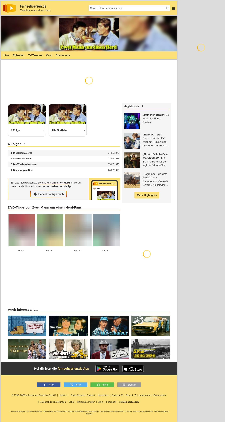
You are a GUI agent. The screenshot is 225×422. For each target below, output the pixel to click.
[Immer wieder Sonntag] (27, 349)
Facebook (111, 402)
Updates (63, 395)
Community (63, 55)
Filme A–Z (131, 395)
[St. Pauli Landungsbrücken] (150, 349)
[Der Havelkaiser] (109, 326)
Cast (49, 55)
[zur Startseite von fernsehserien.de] (9, 8)
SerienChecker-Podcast (83, 395)
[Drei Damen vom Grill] (27, 326)
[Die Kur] (68, 326)
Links (100, 402)
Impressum (144, 395)
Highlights (132, 106)
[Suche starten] (167, 8)
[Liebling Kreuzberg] (109, 349)
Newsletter (103, 395)
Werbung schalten (86, 402)
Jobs (71, 402)
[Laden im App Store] (133, 368)
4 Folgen (14, 144)
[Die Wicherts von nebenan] (68, 349)
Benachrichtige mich (51, 194)
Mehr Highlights (147, 195)
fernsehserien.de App (73, 368)
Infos (6, 55)
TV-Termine (35, 55)
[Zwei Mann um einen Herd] (104, 189)
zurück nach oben (129, 402)
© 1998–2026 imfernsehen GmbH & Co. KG (34, 395)
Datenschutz (159, 395)
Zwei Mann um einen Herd (35, 10)
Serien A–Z (117, 395)
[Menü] (173, 8)
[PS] (150, 326)
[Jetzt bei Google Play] (107, 368)
